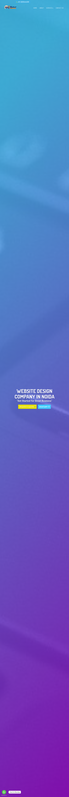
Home (35, 8)
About (42, 8)
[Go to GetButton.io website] (4, 795)
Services (49, 8)
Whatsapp (43, 407)
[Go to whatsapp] (4, 792)
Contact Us (60, 8)
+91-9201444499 (23, 2)
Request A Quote (27, 407)
